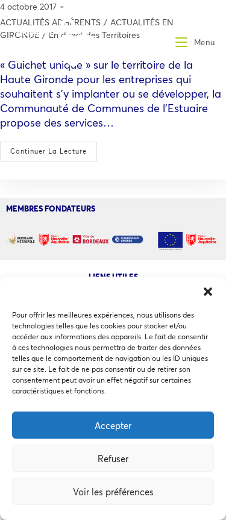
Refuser (113, 459)
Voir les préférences (113, 492)
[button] (208, 292)
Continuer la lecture (53, 148)
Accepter (113, 425)
